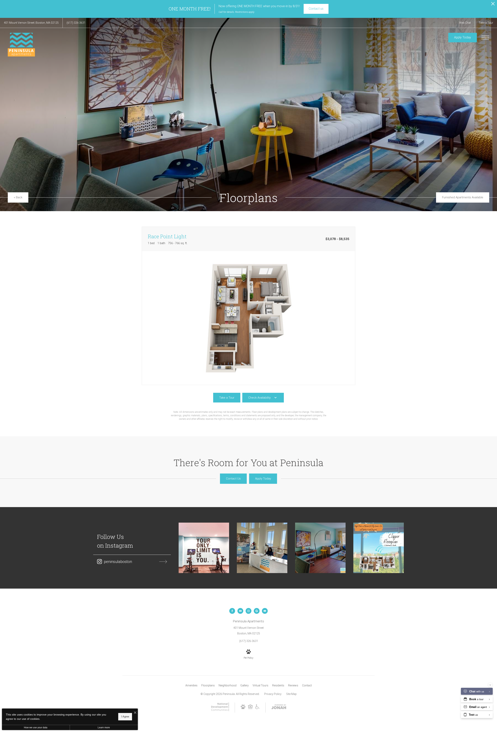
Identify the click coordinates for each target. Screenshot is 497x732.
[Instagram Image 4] (378, 548)
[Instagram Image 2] (262, 548)
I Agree (125, 716)
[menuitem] (191, 686)
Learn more (104, 727)
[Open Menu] (485, 37)
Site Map (291, 694)
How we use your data (35, 727)
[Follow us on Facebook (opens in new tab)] (232, 611)
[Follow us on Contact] (265, 611)
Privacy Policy (273, 694)
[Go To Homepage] (21, 44)
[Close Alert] (493, 5)
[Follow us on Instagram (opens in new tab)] (248, 611)
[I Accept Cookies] (135, 713)
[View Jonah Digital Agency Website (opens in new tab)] (278, 707)
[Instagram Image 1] (204, 548)
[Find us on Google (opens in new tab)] (257, 611)
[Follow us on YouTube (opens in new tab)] (240, 611)
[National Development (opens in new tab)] (220, 710)
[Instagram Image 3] (320, 548)
